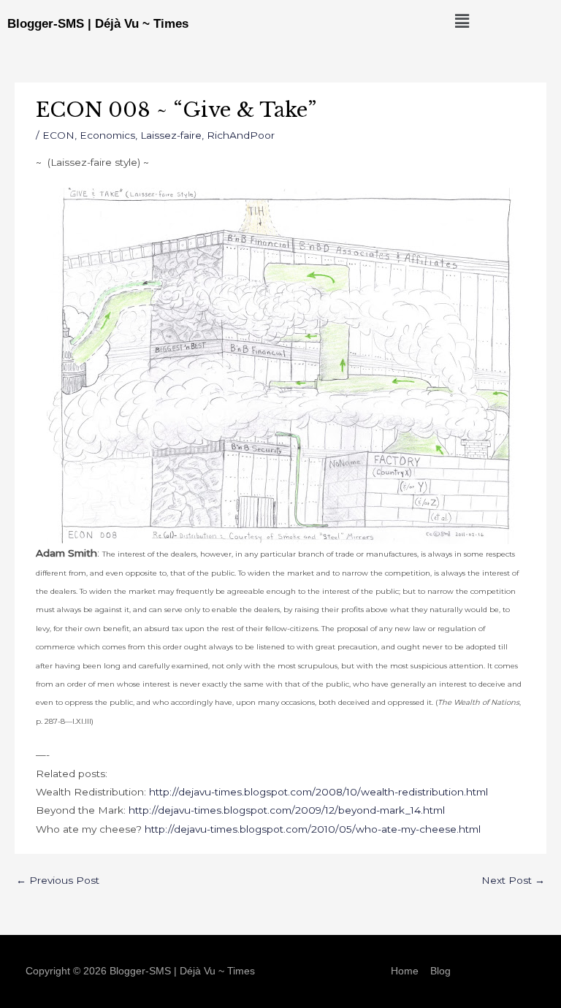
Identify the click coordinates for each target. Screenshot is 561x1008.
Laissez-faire (171, 135)
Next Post (513, 880)
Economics (107, 135)
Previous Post (57, 880)
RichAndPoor (241, 135)
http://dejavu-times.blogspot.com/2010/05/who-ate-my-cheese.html (313, 829)
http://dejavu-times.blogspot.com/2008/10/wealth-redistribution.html (318, 792)
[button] (462, 21)
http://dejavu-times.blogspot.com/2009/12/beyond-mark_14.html (287, 810)
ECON (58, 135)
